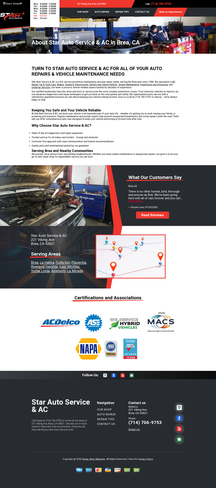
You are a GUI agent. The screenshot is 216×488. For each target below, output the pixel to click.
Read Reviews (152, 215)
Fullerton (63, 262)
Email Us (134, 429)
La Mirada (75, 271)
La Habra (47, 262)
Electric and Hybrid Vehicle (103, 84)
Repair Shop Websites (93, 459)
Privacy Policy (146, 459)
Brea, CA (132, 186)
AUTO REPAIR (102, 12)
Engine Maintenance (129, 84)
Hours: (12, 3)
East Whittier (69, 267)
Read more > (135, 201)
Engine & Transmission (76, 84)
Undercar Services (41, 87)
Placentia (78, 262)
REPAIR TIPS (122, 12)
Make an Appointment (170, 12)
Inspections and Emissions (154, 84)
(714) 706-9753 (161, 4)
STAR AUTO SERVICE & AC (45, 37)
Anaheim (58, 271)
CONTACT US (142, 12)
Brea (34, 262)
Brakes (60, 84)
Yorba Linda (40, 271)
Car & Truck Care (47, 84)
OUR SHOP (82, 12)
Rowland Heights (44, 267)
